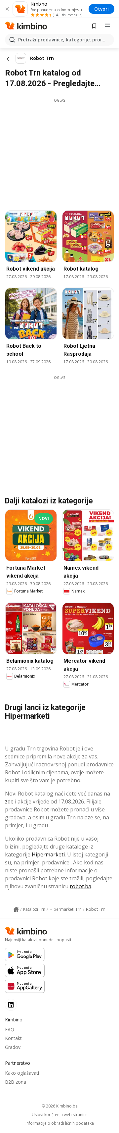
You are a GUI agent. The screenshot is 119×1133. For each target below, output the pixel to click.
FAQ (9, 1029)
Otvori (101, 9)
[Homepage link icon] (16, 909)
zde (9, 801)
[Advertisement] (60, 149)
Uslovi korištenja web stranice (60, 1114)
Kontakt (13, 1038)
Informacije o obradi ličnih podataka (59, 1123)
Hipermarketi (48, 854)
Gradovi (13, 1047)
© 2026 (60, 1106)
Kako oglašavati (22, 1073)
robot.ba (80, 886)
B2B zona (15, 1082)
